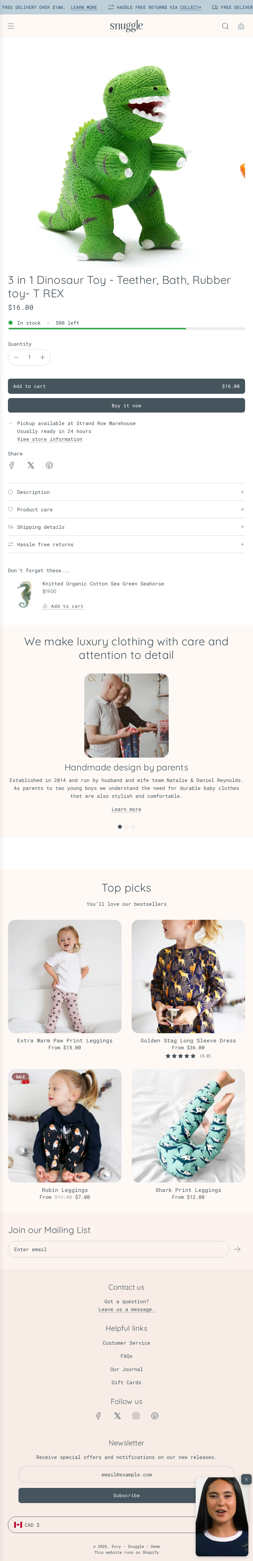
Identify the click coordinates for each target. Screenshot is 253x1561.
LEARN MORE (81, 7)
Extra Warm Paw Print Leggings (65, 1040)
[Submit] (237, 1249)
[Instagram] (136, 1416)
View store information (49, 439)
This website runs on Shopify (126, 1552)
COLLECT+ (187, 7)
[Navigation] (10, 26)
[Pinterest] (155, 1416)
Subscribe (126, 1495)
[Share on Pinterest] (49, 466)
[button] (222, 1516)
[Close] (246, 1479)
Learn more (126, 809)
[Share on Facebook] (12, 466)
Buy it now (126, 405)
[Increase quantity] (42, 357)
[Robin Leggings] (65, 1126)
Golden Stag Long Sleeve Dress (188, 1040)
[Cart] (241, 26)
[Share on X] (31, 466)
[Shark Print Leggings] (188, 1126)
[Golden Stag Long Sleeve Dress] (188, 976)
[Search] (225, 26)
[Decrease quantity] (16, 357)
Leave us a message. (126, 1309)
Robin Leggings (65, 1190)
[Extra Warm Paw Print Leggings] (65, 976)
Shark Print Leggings (188, 1190)
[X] (117, 1416)
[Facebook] (98, 1416)
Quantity (20, 343)
